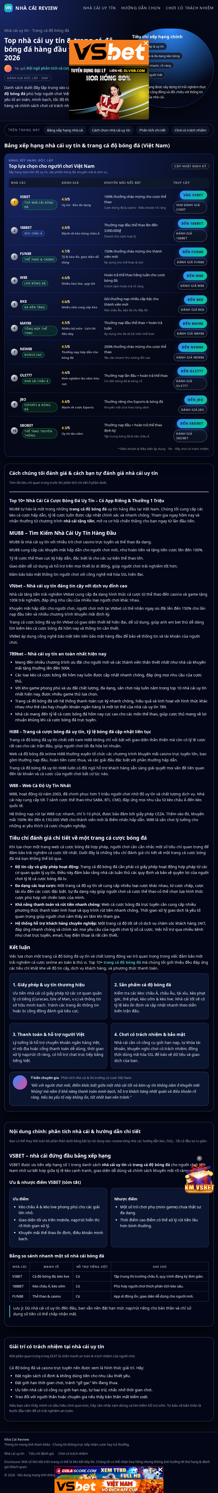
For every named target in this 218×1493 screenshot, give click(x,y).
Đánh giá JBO (192, 410)
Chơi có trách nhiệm (190, 7)
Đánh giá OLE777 (184, 383)
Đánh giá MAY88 (190, 333)
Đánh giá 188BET (184, 235)
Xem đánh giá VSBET (188, 207)
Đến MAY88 (193, 323)
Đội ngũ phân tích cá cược (49, 68)
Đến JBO (195, 400)
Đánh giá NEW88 (190, 357)
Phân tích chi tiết (152, 130)
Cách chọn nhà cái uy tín (111, 130)
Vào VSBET (193, 195)
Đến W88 (195, 276)
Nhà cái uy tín (99, 7)
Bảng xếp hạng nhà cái (65, 130)
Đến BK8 (195, 299)
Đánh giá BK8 (192, 310)
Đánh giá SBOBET (184, 436)
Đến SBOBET (192, 423)
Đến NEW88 (192, 347)
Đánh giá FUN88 (190, 262)
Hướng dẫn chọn (141, 7)
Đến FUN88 (193, 252)
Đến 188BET (192, 223)
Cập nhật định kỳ (190, 166)
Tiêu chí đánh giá (41, 1453)
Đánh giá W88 (192, 286)
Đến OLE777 (192, 371)
